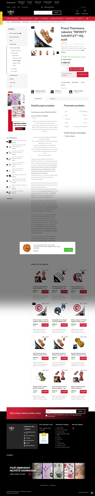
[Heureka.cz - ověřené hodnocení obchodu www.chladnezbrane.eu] (43, 438)
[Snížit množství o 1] (67, 70)
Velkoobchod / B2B (61, 445)
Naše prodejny (60, 427)
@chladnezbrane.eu (30, 445)
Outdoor (11, 79)
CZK (84, 7)
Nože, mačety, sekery (14, 37)
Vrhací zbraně (13, 44)
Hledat (56, 12)
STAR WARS (15, 55)
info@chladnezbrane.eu (30, 432)
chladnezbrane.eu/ (30, 440)
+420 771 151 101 (30, 435)
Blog (19, 7)
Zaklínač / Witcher (17, 63)
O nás (58, 441)
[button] (41, 295)
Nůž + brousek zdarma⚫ (15, 33)
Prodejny (8, 7)
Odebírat (80, 411)
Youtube (28, 443)
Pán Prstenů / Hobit (17, 58)
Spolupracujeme (60, 443)
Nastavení (36, 250)
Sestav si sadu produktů (62, 430)
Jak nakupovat (25, 7)
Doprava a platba (60, 432)
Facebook (28, 438)
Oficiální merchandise (16, 50)
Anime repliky (14, 71)
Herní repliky (14, 68)
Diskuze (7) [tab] (52, 98)
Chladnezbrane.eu (44, 485)
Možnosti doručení (67, 59)
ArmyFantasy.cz (52, 485)
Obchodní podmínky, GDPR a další (63, 434)
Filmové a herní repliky (15, 48)
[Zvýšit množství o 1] (67, 68)
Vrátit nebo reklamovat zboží (63, 447)
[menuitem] (14, 18)
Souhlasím (69, 249)
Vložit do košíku (77, 69)
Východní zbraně (13, 75)
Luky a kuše (12, 82)
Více (11, 86)
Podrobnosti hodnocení (79, 44)
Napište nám (60, 439)
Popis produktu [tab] (38, 98)
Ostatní (14, 65)
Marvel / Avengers (17, 60)
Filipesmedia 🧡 (15, 493)
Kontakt (14, 7)
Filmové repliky (14, 53)
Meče (11, 40)
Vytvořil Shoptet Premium (83, 492)
